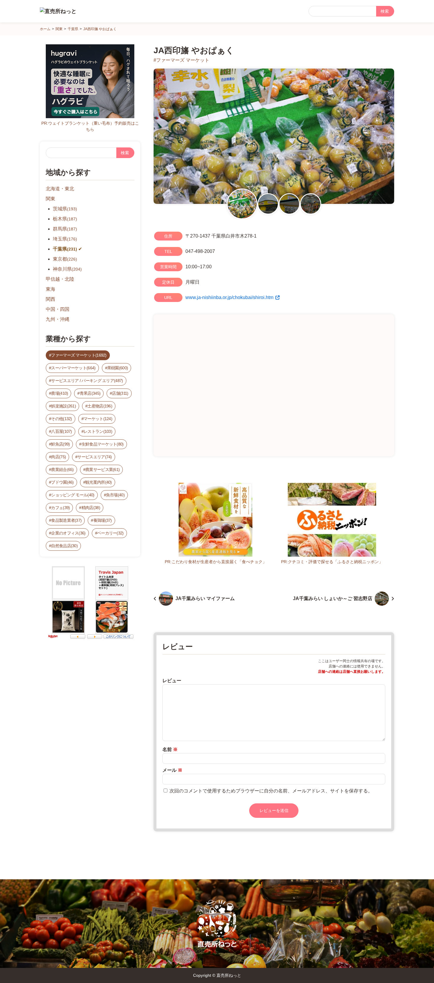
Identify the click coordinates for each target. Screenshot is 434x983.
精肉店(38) (90, 507)
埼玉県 (65, 238)
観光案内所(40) (98, 482)
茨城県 (65, 208)
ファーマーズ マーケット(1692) (78, 355)
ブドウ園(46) (62, 482)
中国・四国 (57, 309)
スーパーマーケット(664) (73, 367)
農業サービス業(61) (102, 469)
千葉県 (65, 248)
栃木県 (65, 218)
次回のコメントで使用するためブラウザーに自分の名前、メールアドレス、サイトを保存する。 (271, 790)
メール (172, 770)
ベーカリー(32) (110, 533)
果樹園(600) (117, 367)
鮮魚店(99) (60, 444)
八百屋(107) (61, 431)
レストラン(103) (98, 431)
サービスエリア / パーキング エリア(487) (87, 380)
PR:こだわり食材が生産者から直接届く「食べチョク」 (216, 561)
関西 (50, 299)
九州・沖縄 (57, 319)
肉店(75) (58, 456)
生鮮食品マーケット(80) (102, 444)
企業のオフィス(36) (68, 533)
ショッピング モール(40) (72, 495)
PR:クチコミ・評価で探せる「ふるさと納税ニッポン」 (332, 561)
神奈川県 (67, 269)
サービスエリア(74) (94, 456)
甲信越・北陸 (60, 279)
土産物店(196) (99, 406)
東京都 (65, 258)
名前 (170, 749)
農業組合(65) (62, 469)
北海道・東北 (60, 188)
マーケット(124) (98, 418)
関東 (50, 198)
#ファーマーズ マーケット (181, 60)
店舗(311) (120, 393)
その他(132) (61, 418)
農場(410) (59, 393)
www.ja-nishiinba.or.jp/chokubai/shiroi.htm (229, 297)
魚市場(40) (115, 495)
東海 (50, 289)
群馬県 (65, 228)
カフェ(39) (60, 507)
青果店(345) (90, 393)
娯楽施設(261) (63, 406)
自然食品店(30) (64, 545)
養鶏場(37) (102, 520)
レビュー (171, 680)
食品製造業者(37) (66, 520)
